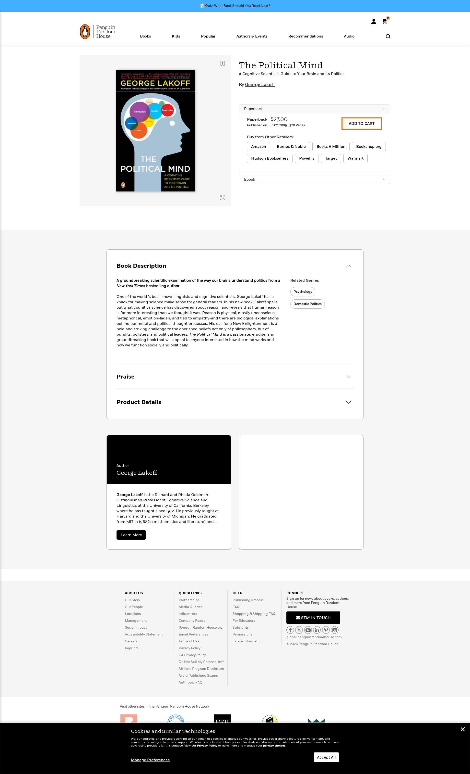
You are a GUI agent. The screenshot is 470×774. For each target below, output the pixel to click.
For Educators (244, 620)
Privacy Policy (189, 648)
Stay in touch (315, 618)
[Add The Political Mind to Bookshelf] (222, 63)
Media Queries (190, 607)
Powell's (306, 158)
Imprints (132, 648)
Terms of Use (189, 641)
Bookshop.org (369, 146)
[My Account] (373, 19)
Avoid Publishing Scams (198, 675)
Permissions (242, 634)
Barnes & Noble (291, 146)
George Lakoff (260, 85)
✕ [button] (463, 729)
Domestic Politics (308, 304)
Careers (131, 641)
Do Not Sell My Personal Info (201, 662)
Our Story (132, 600)
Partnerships (189, 600)
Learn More (133, 536)
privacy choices (274, 746)
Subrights (241, 627)
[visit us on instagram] (335, 630)
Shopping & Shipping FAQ (254, 613)
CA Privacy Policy (192, 655)
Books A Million (331, 146)
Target (331, 158)
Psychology (303, 291)
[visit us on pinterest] (326, 630)
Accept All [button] (326, 757)
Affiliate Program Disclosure (201, 668)
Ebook (314, 179)
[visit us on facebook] (290, 630)
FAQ (236, 607)
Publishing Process (248, 600)
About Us (134, 593)
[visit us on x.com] (299, 630)
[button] (145, 36)
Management (136, 620)
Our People (134, 607)
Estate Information (248, 641)
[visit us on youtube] (308, 630)
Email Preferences (193, 634)
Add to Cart (362, 123)
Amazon (258, 146)
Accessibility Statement (144, 634)
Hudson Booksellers (269, 158)
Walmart (356, 158)
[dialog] (235, 748)
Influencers (188, 613)
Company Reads (192, 620)
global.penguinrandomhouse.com (314, 637)
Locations (133, 613)
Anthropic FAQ (190, 682)
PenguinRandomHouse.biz (201, 627)
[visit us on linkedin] (317, 630)
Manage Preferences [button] (150, 760)
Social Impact (136, 627)
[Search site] (388, 36)
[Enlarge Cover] (222, 197)
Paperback (314, 109)
